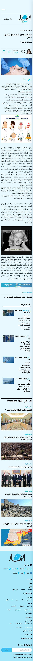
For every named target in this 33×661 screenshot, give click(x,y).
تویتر (28, 569)
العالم (28, 336)
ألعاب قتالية (18, 610)
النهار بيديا (28, 634)
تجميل (10, 297)
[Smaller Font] (29, 80)
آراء (22, 600)
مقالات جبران (10, 600)
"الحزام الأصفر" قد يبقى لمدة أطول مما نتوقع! (17, 524)
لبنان (28, 357)
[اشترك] (16, 285)
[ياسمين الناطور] (29, 51)
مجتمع (16, 297)
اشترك (6, 650)
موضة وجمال (18, 623)
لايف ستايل (28, 621)
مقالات (30, 597)
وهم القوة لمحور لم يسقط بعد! (20, 466)
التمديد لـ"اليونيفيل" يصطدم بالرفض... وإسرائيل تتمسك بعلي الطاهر (24, 367)
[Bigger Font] (24, 80)
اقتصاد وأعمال (27, 593)
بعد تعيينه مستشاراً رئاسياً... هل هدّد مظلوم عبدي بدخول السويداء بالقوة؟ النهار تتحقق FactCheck (24, 322)
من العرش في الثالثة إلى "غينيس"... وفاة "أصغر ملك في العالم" (24, 346)
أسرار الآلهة (15, 589)
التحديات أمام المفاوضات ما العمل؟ (18, 410)
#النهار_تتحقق (27, 631)
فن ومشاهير (28, 623)
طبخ (10, 623)
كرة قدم (29, 606)
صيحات (29, 297)
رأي (5, 297)
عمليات (22, 297)
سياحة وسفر (28, 627)
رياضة (30, 603)
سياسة (30, 589)
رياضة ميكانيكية (28, 610)
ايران (30, 583)
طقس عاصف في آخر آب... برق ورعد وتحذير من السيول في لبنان (23, 387)
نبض (28, 573)
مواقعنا (6, 19)
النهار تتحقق (26, 310)
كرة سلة (22, 606)
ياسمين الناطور (23, 51)
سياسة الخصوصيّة (26, 638)
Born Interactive (18, 657)
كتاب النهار (28, 407)
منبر (17, 600)
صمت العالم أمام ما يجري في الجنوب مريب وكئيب (18, 495)
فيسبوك (22, 569)
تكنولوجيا (29, 617)
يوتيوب (14, 569)
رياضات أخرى (29, 613)
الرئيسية (29, 579)
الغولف (9, 610)
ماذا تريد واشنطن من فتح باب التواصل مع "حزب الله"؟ (18, 438)
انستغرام (6, 569)
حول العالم (19, 627)
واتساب (15, 573)
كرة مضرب (13, 606)
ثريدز (22, 573)
